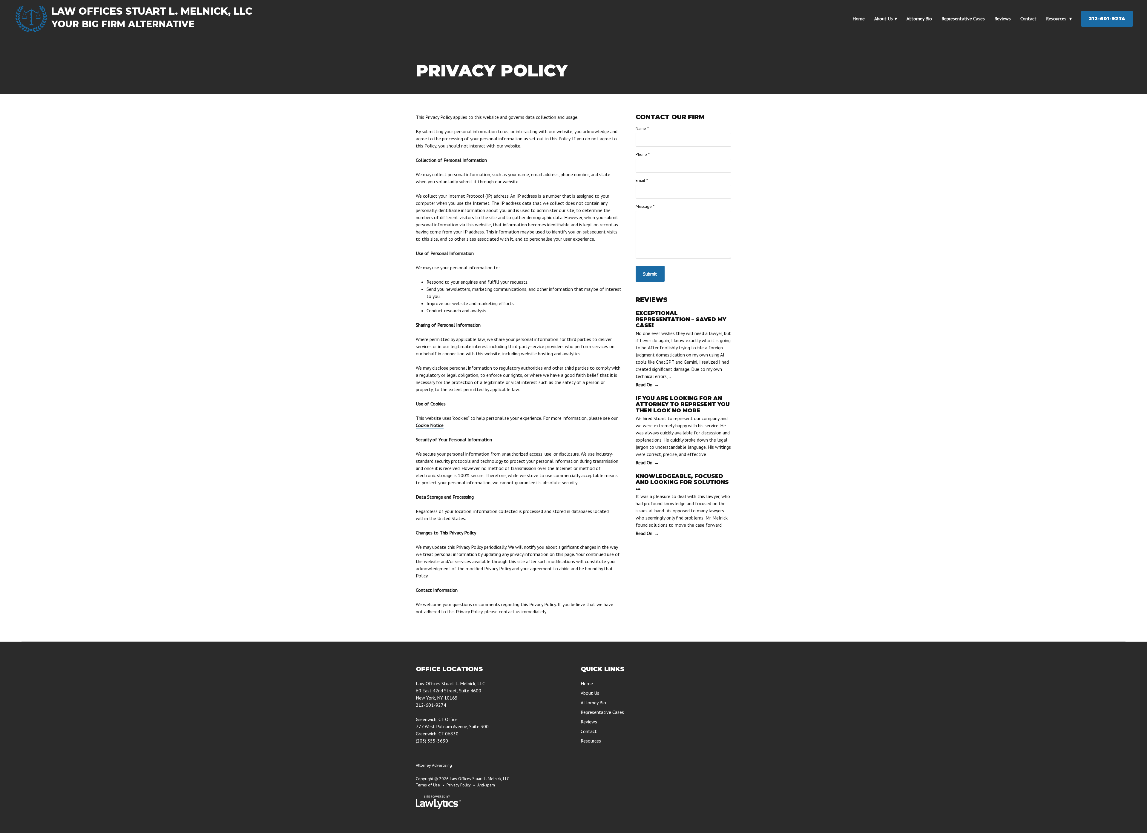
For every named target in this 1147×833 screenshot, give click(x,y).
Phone (643, 154)
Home (858, 18)
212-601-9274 (1107, 18)
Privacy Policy (459, 785)
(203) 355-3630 (432, 741)
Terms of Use (428, 785)
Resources (1057, 18)
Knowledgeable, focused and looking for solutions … (682, 482)
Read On (644, 385)
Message (645, 206)
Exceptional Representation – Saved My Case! (681, 319)
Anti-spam (486, 785)
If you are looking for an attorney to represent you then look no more (683, 404)
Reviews (1002, 18)
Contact (1028, 18)
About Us (883, 18)
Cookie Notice (430, 425)
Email (642, 180)
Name (642, 128)
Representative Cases (963, 18)
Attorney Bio (919, 18)
